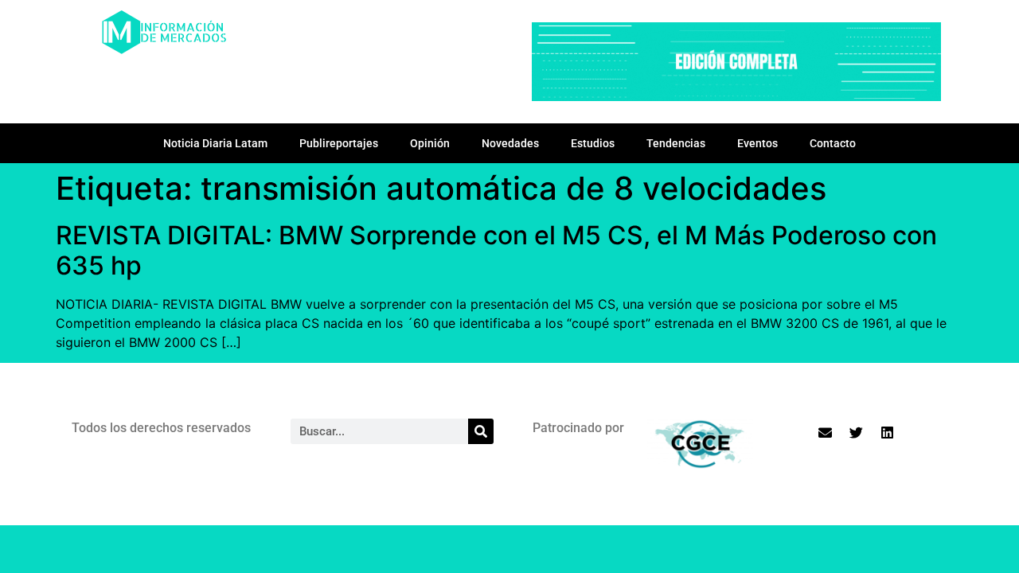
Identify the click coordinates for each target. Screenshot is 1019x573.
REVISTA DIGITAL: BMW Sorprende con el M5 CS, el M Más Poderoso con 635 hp (496, 250)
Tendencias (675, 143)
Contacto (833, 143)
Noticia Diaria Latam (215, 143)
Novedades (510, 143)
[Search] (481, 431)
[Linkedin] (887, 432)
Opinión (430, 143)
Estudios (593, 143)
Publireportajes (338, 143)
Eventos (757, 143)
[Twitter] (856, 432)
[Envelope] (825, 432)
